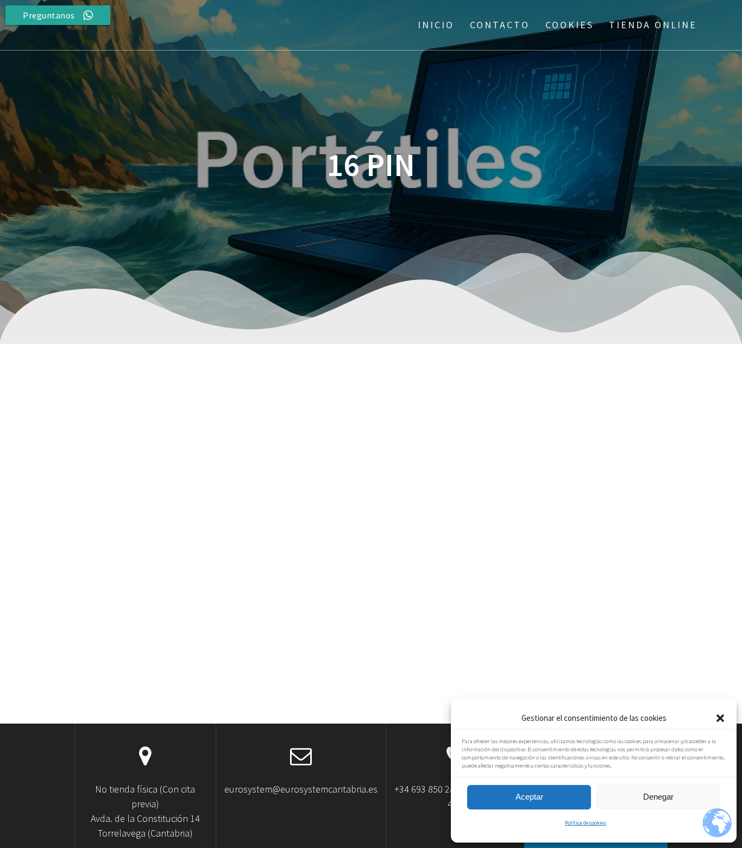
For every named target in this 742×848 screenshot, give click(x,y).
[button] (720, 718)
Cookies (569, 24)
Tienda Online (653, 24)
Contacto (500, 24)
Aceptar (529, 796)
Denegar (658, 796)
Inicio (436, 24)
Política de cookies (585, 822)
